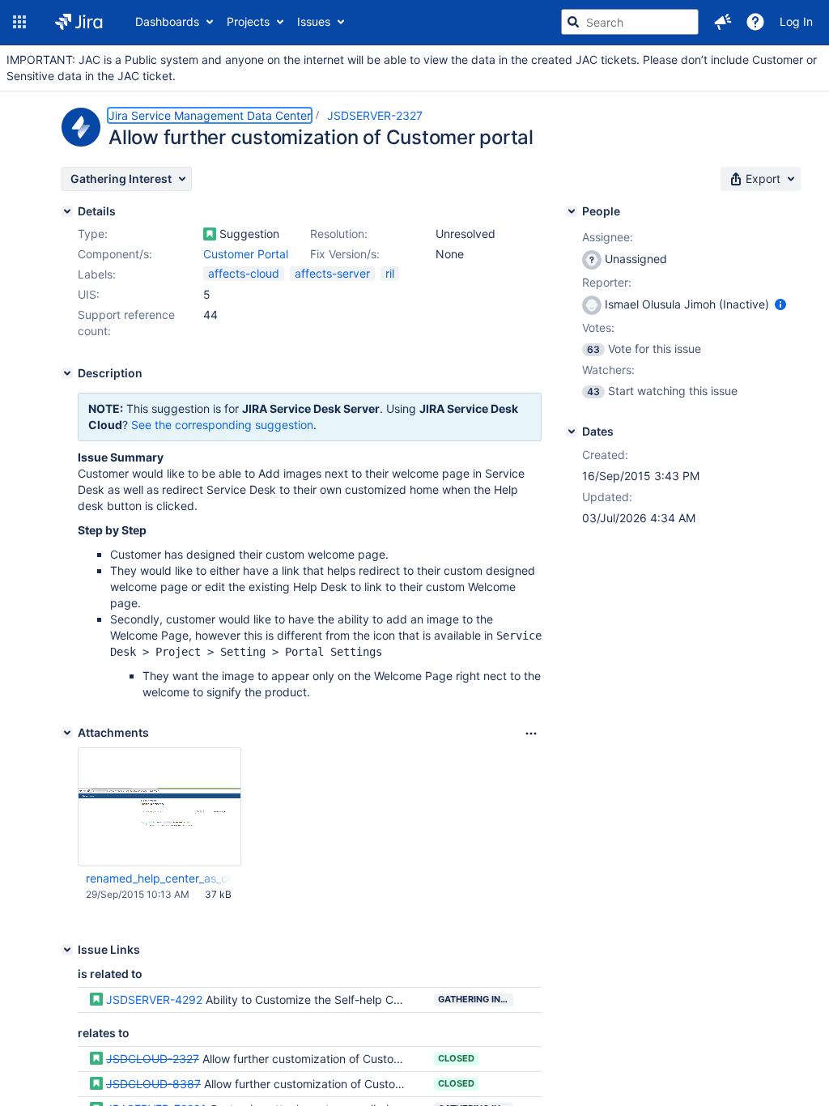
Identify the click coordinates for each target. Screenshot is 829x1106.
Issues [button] (313, 21)
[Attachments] (67, 732)
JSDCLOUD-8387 (153, 1084)
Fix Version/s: (345, 254)
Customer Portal (245, 254)
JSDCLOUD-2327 (152, 1059)
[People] (571, 211)
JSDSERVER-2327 (375, 115)
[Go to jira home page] (79, 22)
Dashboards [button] (167, 21)
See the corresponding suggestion (222, 425)
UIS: (89, 294)
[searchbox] (630, 22)
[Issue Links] (67, 949)
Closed (456, 1058)
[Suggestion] (209, 234)
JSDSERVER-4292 (154, 999)
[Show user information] (780, 304)
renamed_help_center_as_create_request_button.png (159, 878)
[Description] (67, 373)
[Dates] (571, 431)
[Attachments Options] (531, 733)
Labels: (97, 274)
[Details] (67, 211)
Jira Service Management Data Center (209, 115)
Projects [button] (248, 21)
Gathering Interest (475, 999)
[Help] (755, 22)
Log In (796, 21)
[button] (19, 22)
